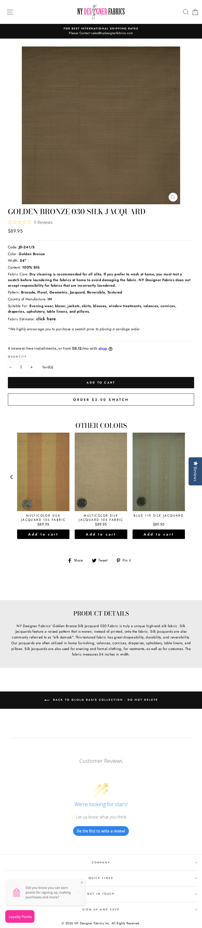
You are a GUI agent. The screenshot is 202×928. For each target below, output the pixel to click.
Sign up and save (101, 909)
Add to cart (43, 534)
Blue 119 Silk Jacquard (159, 516)
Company (101, 862)
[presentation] (11, 477)
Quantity (17, 357)
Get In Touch (101, 894)
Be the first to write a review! (101, 831)
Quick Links (101, 878)
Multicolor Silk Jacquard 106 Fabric (101, 518)
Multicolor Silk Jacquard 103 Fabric (43, 518)
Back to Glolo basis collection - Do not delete (105, 700)
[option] (101, 31)
